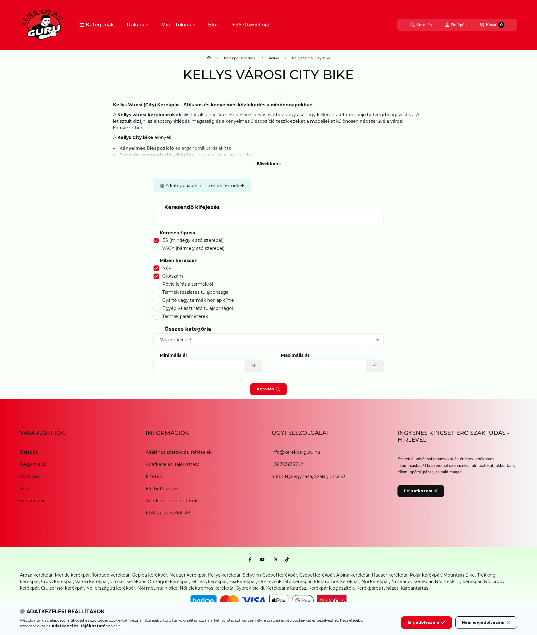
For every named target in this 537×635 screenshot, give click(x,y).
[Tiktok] (287, 559)
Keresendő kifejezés (192, 207)
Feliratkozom (418, 491)
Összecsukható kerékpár (285, 581)
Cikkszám (172, 276)
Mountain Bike (459, 575)
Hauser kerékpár (389, 575)
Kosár (26, 488)
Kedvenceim (34, 501)
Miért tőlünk (176, 25)
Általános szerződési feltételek (179, 452)
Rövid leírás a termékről (187, 284)
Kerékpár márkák (239, 58)
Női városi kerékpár (412, 581)
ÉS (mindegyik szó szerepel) (192, 240)
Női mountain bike (157, 588)
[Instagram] (274, 559)
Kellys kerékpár (224, 575)
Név (166, 268)
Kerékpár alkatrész (286, 588)
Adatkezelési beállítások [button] (171, 501)
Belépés (29, 452)
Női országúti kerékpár (110, 588)
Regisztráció (33, 464)
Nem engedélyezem (483, 622)
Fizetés (154, 476)
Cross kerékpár (57, 581)
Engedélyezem (423, 622)
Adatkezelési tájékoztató (173, 464)
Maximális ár (295, 355)
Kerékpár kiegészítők (331, 588)
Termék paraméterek (185, 316)
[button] (97, 25)
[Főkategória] (209, 58)
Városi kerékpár (91, 581)
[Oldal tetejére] (510, 593)
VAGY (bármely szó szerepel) (193, 248)
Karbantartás (414, 588)
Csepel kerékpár (316, 575)
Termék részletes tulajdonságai (195, 292)
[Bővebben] (269, 164)
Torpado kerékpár (111, 575)
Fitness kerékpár (209, 581)
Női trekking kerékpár (458, 581)
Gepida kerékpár (149, 575)
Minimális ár (173, 355)
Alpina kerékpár (352, 575)
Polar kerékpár (425, 575)
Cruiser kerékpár (127, 581)
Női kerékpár (375, 581)
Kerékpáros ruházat (377, 588)
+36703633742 (251, 25)
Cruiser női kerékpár (62, 588)
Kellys (274, 58)
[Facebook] (250, 559)
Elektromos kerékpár (336, 581)
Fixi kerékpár (242, 581)
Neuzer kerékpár (187, 575)
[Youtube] (262, 559)
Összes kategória (187, 329)
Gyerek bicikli (250, 588)
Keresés (265, 389)
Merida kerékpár (72, 575)
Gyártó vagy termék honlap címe (198, 300)
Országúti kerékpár (168, 581)
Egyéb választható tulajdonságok (198, 308)
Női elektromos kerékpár (206, 588)
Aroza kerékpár (36, 575)
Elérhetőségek (162, 488)
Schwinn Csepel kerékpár (270, 575)
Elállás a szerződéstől (168, 513)
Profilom (29, 476)
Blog (214, 25)
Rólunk (136, 25)
